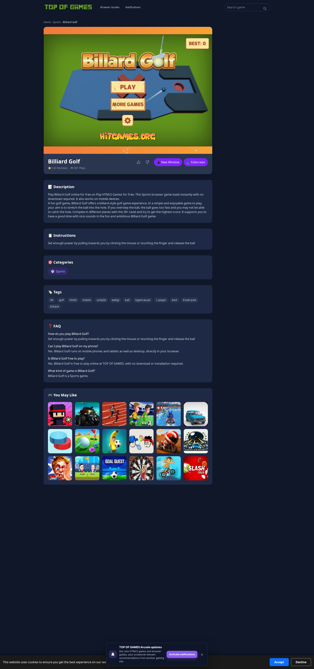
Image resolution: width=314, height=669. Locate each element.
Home (47, 22)
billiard (54, 306)
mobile (86, 300)
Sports (57, 22)
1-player (161, 300)
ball (127, 300)
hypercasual (142, 300)
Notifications (133, 7)
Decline (301, 662)
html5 (73, 300)
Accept (279, 662)
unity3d (101, 300)
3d (51, 300)
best (174, 300)
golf (61, 300)
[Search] (265, 8)
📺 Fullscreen (196, 162)
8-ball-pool (189, 300)
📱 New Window (168, 162)
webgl (115, 300)
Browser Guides (110, 7)
